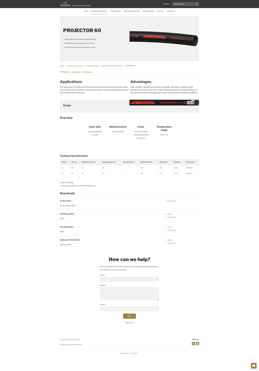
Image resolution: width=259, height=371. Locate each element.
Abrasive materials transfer (112, 65)
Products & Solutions (75, 65)
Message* (103, 285)
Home (62, 65)
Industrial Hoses (92, 65)
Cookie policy (124, 353)
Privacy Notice (134, 353)
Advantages (86, 72)
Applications (76, 72)
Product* (102, 275)
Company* (103, 304)
